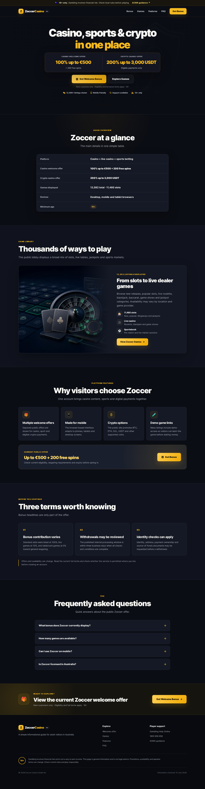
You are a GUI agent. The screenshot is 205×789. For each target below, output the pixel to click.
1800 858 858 (156, 736)
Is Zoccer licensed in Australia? (57, 664)
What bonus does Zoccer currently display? (64, 625)
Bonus (130, 11)
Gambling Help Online (160, 731)
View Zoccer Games (132, 341)
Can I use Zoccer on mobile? (55, 651)
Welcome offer (109, 731)
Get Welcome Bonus (91, 79)
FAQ (163, 11)
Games (140, 11)
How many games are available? (58, 638)
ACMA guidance (141, 2)
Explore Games (120, 79)
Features (152, 11)
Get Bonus (178, 11)
